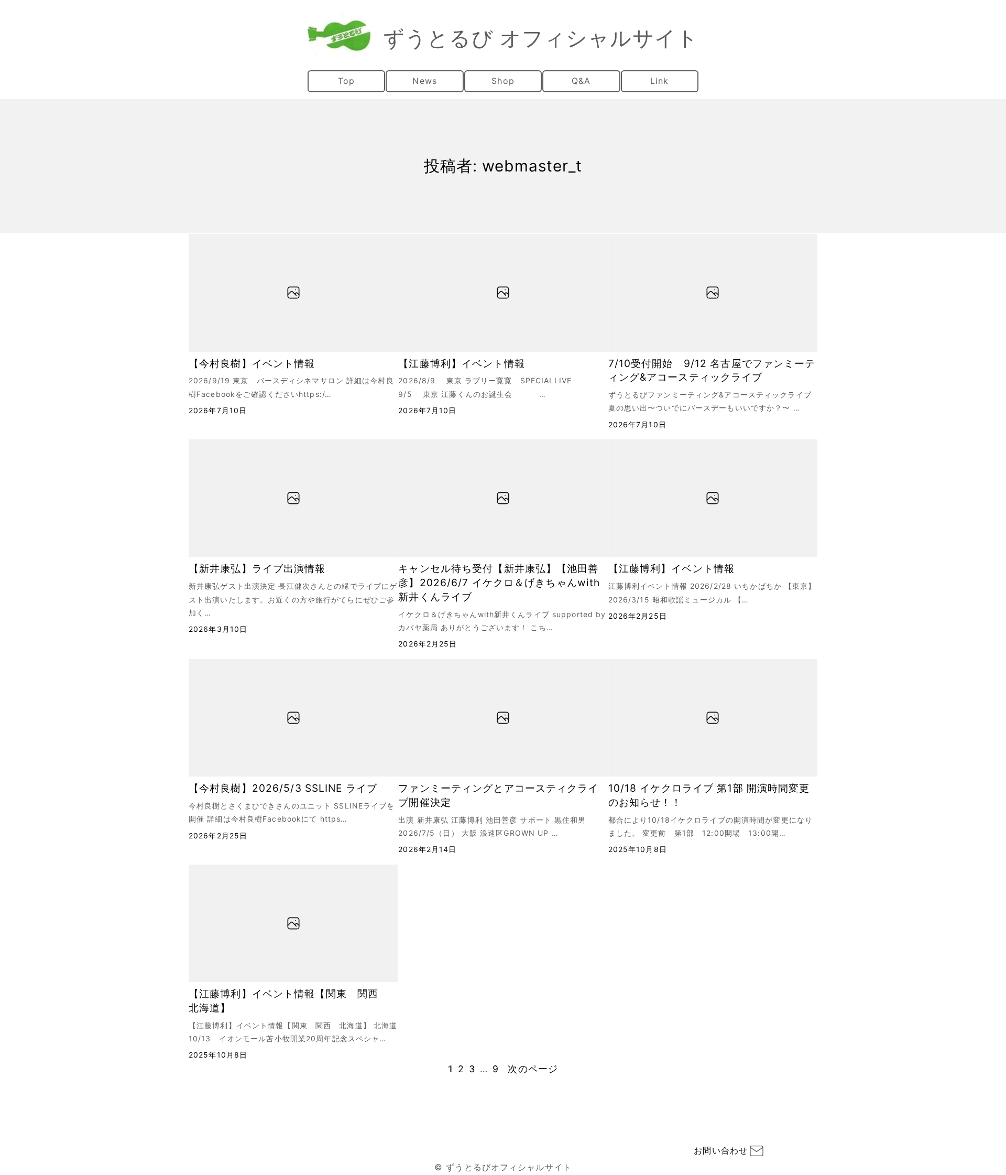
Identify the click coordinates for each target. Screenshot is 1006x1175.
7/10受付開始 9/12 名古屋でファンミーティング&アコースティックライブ (712, 370)
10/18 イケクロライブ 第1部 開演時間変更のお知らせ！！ (709, 795)
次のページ (533, 1068)
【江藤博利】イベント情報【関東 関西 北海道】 (289, 1000)
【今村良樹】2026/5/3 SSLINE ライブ (283, 788)
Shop (502, 81)
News (424, 81)
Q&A (581, 81)
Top (346, 81)
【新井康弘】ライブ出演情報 (257, 568)
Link (659, 81)
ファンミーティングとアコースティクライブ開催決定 (498, 795)
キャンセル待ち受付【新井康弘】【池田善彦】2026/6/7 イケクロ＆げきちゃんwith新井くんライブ (499, 582)
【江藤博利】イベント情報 (461, 363)
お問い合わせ (721, 1150)
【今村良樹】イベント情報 (252, 363)
